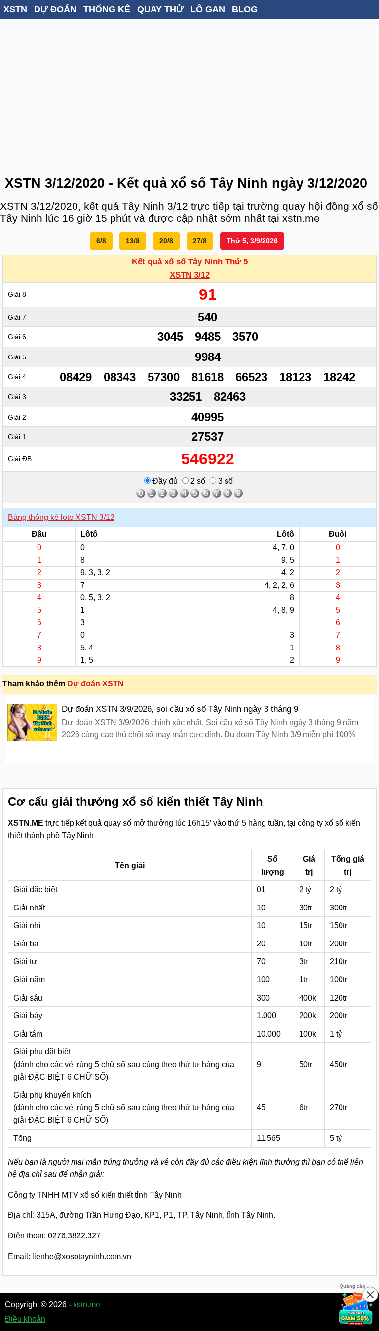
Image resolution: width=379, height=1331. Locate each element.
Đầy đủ (164, 481)
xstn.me (86, 1304)
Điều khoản (25, 1319)
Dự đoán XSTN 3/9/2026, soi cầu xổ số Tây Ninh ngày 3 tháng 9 (180, 709)
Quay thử (160, 9)
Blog (245, 9)
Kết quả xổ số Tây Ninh (177, 261)
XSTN (15, 9)
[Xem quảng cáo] (356, 1308)
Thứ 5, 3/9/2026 (252, 241)
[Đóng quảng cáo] (370, 1294)
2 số (197, 481)
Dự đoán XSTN (95, 684)
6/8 (101, 241)
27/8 (200, 241)
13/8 (133, 241)
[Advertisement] (189, 93)
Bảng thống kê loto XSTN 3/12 (61, 517)
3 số (224, 481)
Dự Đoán (55, 9)
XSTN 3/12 (190, 275)
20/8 (166, 241)
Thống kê (106, 9)
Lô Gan (207, 9)
